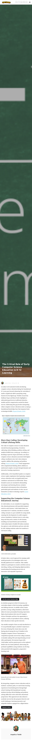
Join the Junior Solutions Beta (10, 599)
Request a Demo (6, 707)
